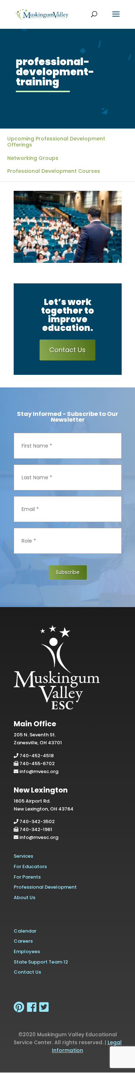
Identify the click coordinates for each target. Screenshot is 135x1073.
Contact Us (67, 349)
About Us (24, 897)
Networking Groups (32, 158)
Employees (27, 951)
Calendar (25, 931)
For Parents (27, 877)
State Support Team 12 (41, 961)
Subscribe (68, 572)
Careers (23, 941)
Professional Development (45, 887)
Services (23, 856)
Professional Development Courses (53, 171)
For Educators (30, 866)
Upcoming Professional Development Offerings (56, 141)
